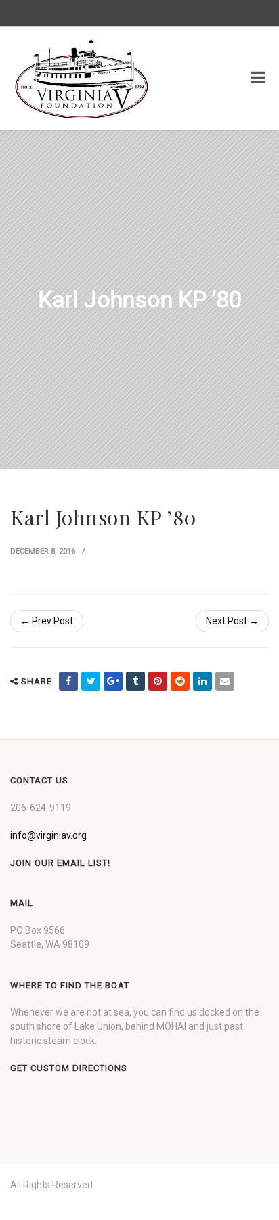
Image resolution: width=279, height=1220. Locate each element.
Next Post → (232, 620)
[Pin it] (157, 681)
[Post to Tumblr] (135, 681)
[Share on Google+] (113, 681)
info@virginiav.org (48, 835)
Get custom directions (68, 1068)
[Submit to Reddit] (180, 681)
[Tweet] (90, 681)
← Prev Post (46, 620)
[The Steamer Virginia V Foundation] (81, 78)
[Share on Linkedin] (202, 681)
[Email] (224, 681)
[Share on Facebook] (68, 681)
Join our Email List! (60, 863)
